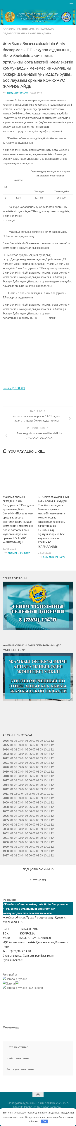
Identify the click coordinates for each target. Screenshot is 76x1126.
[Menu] (71, 4)
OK (44, 1121)
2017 (6, 780)
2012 (6, 789)
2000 (6, 842)
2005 (6, 820)
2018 (6, 776)
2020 (6, 767)
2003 (6, 829)
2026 (6, 740)
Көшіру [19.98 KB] (14, 388)
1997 (6, 855)
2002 (6, 833)
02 (15, 740)
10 (45, 745)
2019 (6, 771)
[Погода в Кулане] (15, 978)
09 (41, 745)
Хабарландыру (40, 33)
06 (30, 740)
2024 (6, 749)
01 (11, 740)
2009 (6, 802)
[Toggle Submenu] (66, 1047)
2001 (6, 837)
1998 (6, 851)
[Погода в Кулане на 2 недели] (23, 987)
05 (26, 740)
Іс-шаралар (44, 29)
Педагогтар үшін (15, 33)
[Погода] (10, 983)
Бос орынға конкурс (18, 29)
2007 (6, 811)
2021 (6, 762)
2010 (6, 798)
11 (48, 745)
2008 (6, 806)
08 (37, 740)
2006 (6, 815)
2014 (6, 784)
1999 (6, 846)
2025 (6, 745)
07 (33, 740)
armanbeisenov (17, 93)
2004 (6, 824)
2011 (5, 793)
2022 (6, 758)
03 (19, 740)
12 (52, 745)
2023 (6, 753)
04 (22, 740)
